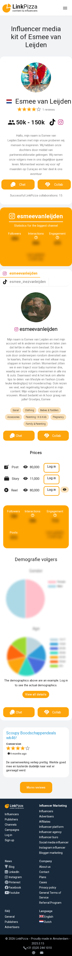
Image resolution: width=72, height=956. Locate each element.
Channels (11, 824)
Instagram (15, 877)
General (10, 916)
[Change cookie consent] (33, 953)
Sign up (9, 840)
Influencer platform (51, 826)
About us (45, 866)
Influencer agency (50, 832)
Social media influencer (54, 842)
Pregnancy (58, 417)
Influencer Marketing (53, 805)
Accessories (13, 417)
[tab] (20, 273)
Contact (44, 872)
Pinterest (14, 882)
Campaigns (12, 829)
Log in (8, 835)
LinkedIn (14, 872)
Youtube (14, 892)
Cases (43, 882)
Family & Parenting (36, 423)
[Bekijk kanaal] (53, 125)
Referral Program (50, 902)
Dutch (48, 921)
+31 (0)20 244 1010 (39, 948)
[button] (35, 694)
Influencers (12, 814)
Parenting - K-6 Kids (36, 417)
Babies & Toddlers (49, 410)
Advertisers (46, 816)
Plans (42, 877)
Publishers (11, 819)
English (48, 916)
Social (16, 410)
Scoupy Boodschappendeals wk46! (31, 735)
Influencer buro (48, 837)
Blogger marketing (51, 852)
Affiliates (44, 821)
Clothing (29, 410)
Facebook (15, 887)
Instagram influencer (52, 847)
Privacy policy (47, 887)
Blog (11, 866)
